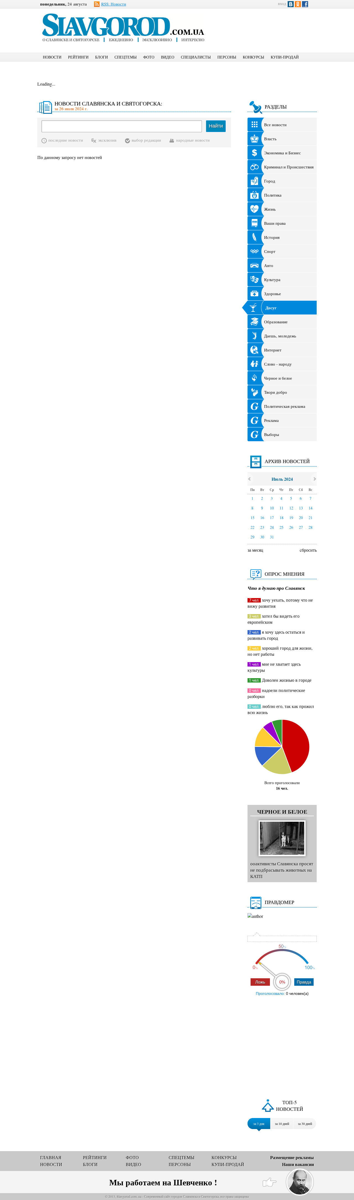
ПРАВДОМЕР (279, 902)
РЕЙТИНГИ (78, 57)
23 (262, 527)
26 (291, 527)
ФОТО (148, 57)
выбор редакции (146, 140)
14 (311, 508)
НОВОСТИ (52, 57)
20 (301, 517)
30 (262, 537)
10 (272, 508)
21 (311, 517)
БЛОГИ (101, 57)
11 (281, 508)
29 (252, 537)
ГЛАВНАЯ (50, 1157)
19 (291, 517)
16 (262, 517)
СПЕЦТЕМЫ (125, 57)
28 (311, 527)
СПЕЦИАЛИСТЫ (196, 57)
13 (301, 508)
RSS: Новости (113, 4)
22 (252, 527)
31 (272, 537)
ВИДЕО (167, 57)
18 (281, 517)
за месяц (255, 550)
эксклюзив (107, 140)
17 (272, 517)
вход (282, 3)
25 (281, 527)
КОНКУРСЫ (253, 57)
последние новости (65, 140)
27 (301, 527)
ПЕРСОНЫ (226, 57)
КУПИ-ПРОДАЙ (285, 57)
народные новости (193, 140)
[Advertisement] (267, 26)
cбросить (308, 550)
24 (272, 527)
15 (252, 517)
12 (291, 508)
